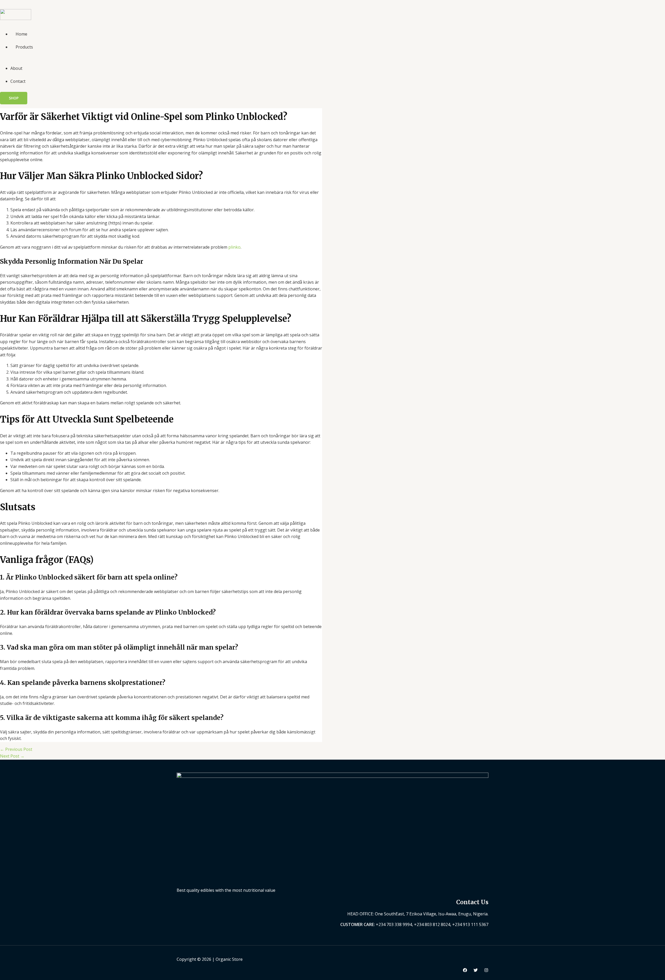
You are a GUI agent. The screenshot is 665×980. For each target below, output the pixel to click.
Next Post (12, 756)
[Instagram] (486, 971)
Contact (17, 81)
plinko (234, 247)
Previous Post (16, 749)
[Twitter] (476, 971)
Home (21, 34)
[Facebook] (465, 971)
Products (24, 47)
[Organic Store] (15, 18)
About (16, 68)
